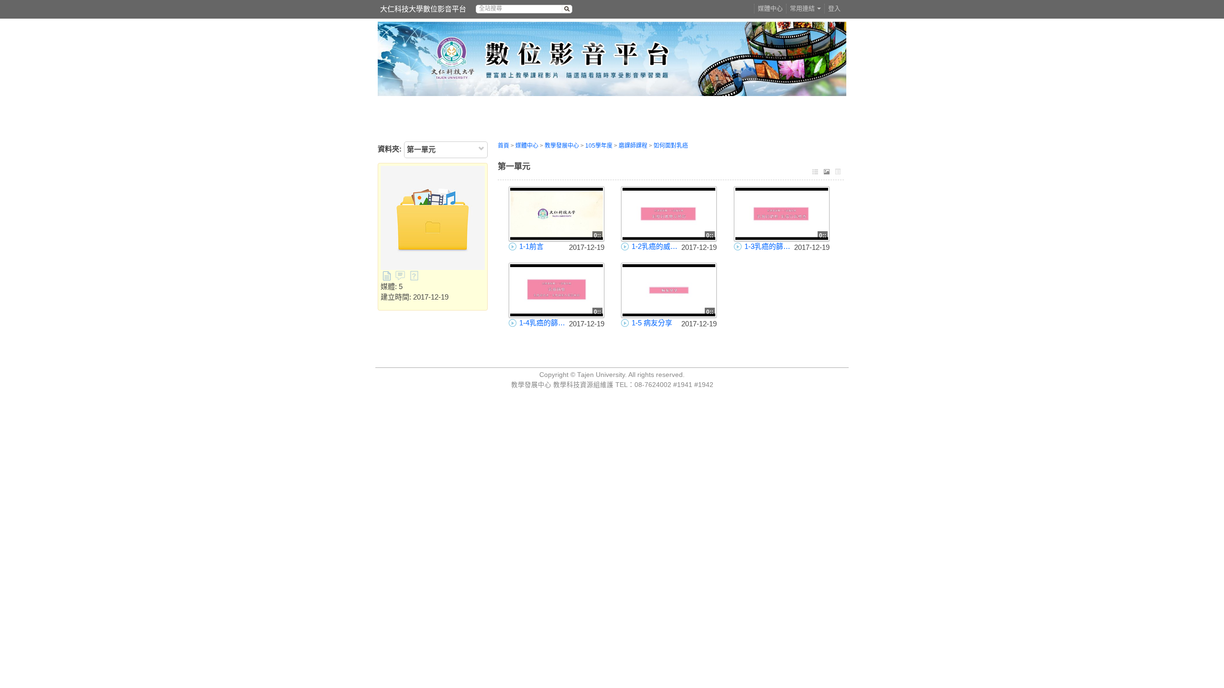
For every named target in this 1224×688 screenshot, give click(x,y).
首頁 (503, 145)
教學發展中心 (562, 145)
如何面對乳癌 (671, 145)
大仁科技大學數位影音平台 (423, 9)
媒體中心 (770, 8)
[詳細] (838, 173)
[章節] (815, 173)
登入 (834, 8)
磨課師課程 (633, 145)
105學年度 (598, 145)
